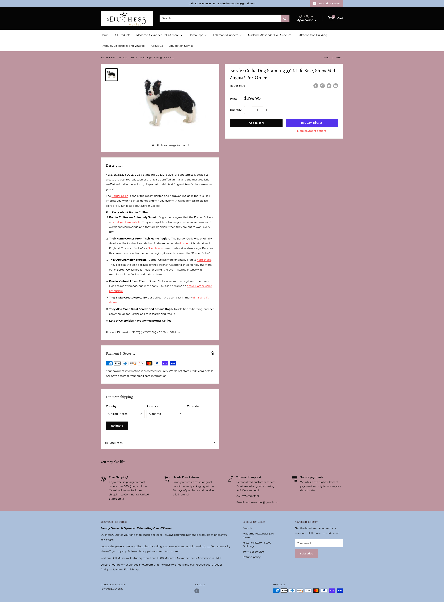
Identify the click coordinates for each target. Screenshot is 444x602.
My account (305, 20)
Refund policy (252, 557)
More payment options (311, 130)
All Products (122, 35)
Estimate (117, 425)
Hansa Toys (196, 35)
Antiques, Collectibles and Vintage (123, 45)
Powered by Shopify (112, 588)
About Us (157, 45)
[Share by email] (335, 85)
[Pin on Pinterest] (322, 85)
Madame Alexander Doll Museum (269, 35)
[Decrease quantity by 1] (248, 110)
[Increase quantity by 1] (266, 110)
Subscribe (306, 553)
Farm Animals (119, 57)
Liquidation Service (181, 45)
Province (152, 406)
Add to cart (256, 122)
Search (247, 528)
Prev (326, 57)
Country (111, 406)
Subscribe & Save (329, 3)
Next (338, 57)
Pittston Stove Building (312, 35)
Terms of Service (253, 551)
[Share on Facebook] (315, 85)
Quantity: (236, 110)
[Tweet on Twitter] (329, 85)
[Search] (285, 18)
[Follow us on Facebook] (196, 590)
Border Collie (120, 195)
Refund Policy (114, 442)
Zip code (193, 406)
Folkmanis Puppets (225, 35)
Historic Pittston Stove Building (257, 544)
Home (105, 35)
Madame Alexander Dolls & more (157, 35)
